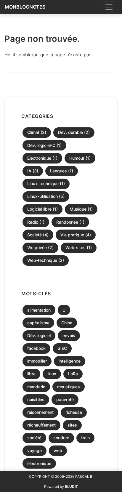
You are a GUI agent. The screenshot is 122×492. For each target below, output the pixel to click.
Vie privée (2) (40, 247)
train (85, 437)
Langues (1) (61, 170)
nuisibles (35, 399)
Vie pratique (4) (75, 234)
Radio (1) (35, 222)
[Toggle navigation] (109, 7)
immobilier (37, 360)
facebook (36, 348)
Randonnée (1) (70, 222)
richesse (73, 412)
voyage (34, 450)
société (34, 437)
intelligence (70, 360)
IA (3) (32, 170)
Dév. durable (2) (74, 132)
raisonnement (40, 412)
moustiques (68, 386)
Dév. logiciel (39, 335)
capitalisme (38, 322)
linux (51, 373)
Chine (66, 322)
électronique (39, 463)
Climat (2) (36, 132)
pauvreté (65, 399)
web (58, 450)
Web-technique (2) (45, 260)
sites (72, 424)
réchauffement (41, 424)
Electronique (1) (42, 158)
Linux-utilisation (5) (46, 196)
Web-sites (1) (78, 247)
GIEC (62, 348)
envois (68, 335)
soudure (61, 437)
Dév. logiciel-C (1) (44, 145)
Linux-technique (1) (46, 183)
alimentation (39, 309)
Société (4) (38, 234)
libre (31, 373)
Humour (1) (80, 158)
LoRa (73, 373)
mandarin (36, 386)
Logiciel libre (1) (42, 208)
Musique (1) (81, 208)
